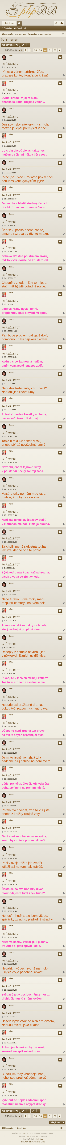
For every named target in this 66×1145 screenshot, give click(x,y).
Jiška (11, 82)
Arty (27, 1136)
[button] (20, 50)
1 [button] (29, 50)
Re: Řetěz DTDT (11, 63)
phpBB (24, 1133)
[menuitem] (27, 1142)
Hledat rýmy (9, 23)
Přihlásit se (8, 28)
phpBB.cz (39, 1139)
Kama (11, 56)
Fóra (20, 24)
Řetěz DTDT (9, 40)
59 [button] (40, 50)
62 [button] (55, 50)
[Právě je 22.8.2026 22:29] (63, 34)
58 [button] (35, 50)
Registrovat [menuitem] (62, 24)
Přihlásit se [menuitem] (57, 24)
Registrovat (21, 28)
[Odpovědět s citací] (60, 57)
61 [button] (50, 50)
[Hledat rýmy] (33, 9)
